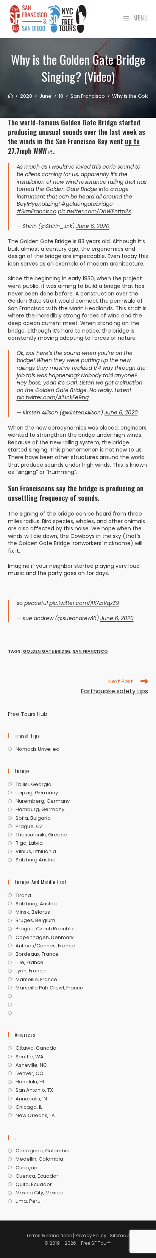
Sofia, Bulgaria (33, 818)
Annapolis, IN (31, 1098)
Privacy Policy (91, 1235)
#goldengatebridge (87, 204)
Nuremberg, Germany (43, 801)
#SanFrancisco (36, 211)
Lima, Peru (28, 1201)
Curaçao (26, 1167)
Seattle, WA (30, 1056)
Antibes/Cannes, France (45, 945)
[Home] (10, 96)
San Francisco (90, 651)
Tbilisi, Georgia (33, 784)
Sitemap (119, 1235)
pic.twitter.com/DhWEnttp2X (94, 211)
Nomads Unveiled (37, 749)
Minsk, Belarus (33, 912)
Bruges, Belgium (35, 920)
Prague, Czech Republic (45, 928)
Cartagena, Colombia (43, 1150)
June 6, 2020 (92, 226)
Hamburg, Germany (40, 809)
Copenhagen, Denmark (45, 937)
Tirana (23, 895)
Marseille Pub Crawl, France (49, 988)
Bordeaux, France (37, 954)
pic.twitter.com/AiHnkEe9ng (53, 397)
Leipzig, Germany (37, 792)
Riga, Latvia (29, 843)
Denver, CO (30, 1073)
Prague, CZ (29, 826)
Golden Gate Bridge (46, 651)
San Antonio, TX (34, 1090)
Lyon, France (31, 970)
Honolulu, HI (30, 1081)
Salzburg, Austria (36, 903)
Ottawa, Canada (36, 1048)
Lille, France (30, 962)
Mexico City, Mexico (39, 1192)
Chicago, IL (29, 1107)
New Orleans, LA (35, 1115)
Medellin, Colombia (39, 1159)
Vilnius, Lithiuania (36, 851)
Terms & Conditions (49, 1235)
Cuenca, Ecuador (37, 1176)
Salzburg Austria (36, 859)
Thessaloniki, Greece (41, 834)
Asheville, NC (31, 1065)
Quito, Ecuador (34, 1184)
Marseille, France (36, 979)
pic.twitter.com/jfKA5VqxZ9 (84, 603)
